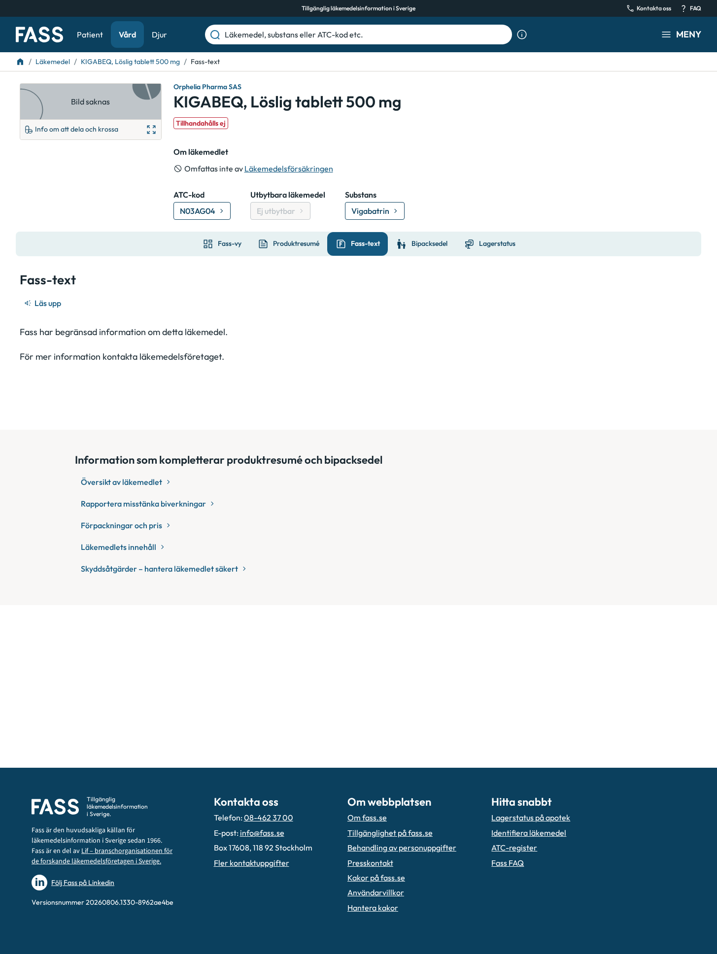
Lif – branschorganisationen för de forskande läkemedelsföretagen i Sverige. (102, 856)
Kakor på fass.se (376, 878)
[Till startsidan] (20, 61)
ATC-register (514, 847)
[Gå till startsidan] (39, 34)
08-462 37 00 (268, 817)
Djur (159, 34)
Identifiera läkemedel (528, 833)
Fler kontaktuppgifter (251, 863)
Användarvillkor (375, 892)
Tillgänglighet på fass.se (390, 833)
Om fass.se (367, 817)
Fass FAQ (507, 863)
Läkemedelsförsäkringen (288, 168)
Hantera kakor (372, 908)
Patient (90, 34)
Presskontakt (370, 863)
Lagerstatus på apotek (530, 817)
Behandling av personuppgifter (401, 847)
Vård (127, 34)
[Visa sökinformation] (522, 34)
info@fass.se (262, 833)
